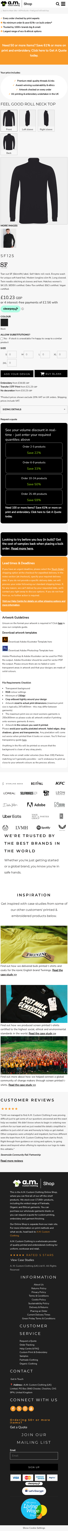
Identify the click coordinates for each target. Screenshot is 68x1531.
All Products (24, 11)
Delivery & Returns (38, 1307)
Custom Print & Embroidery (33, 1352)
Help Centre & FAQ (29, 1348)
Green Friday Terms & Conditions (38, 1318)
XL (55, 354)
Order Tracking (27, 1344)
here (60, 623)
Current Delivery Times (38, 1314)
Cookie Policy (39, 1299)
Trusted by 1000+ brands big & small (22, 27)
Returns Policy (38, 1288)
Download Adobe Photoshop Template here (30, 650)
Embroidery (6, 382)
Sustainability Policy (38, 1303)
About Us (39, 1284)
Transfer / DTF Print (10, 386)
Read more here (22, 548)
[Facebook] (13, 1408)
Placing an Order (38, 1311)
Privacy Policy (39, 1292)
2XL (5, 363)
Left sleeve (27, 129)
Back (8, 153)
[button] (34, 945)
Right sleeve (46, 129)
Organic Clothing (28, 1363)
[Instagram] (25, 1408)
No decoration (8, 390)
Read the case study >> (42, 1033)
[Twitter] (19, 1408)
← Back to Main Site (9, 11)
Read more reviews (12, 1161)
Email (13, 1450)
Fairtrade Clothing (29, 1359)
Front (9, 129)
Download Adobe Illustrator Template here (30, 641)
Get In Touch (17, 1379)
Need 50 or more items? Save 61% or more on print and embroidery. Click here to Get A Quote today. (34, 50)
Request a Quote (28, 1341)
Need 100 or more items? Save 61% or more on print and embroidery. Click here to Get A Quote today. (33, 512)
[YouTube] (31, 1408)
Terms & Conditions (39, 1295)
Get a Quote (18, 1427)
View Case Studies (22, 1260)
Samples (24, 1356)
